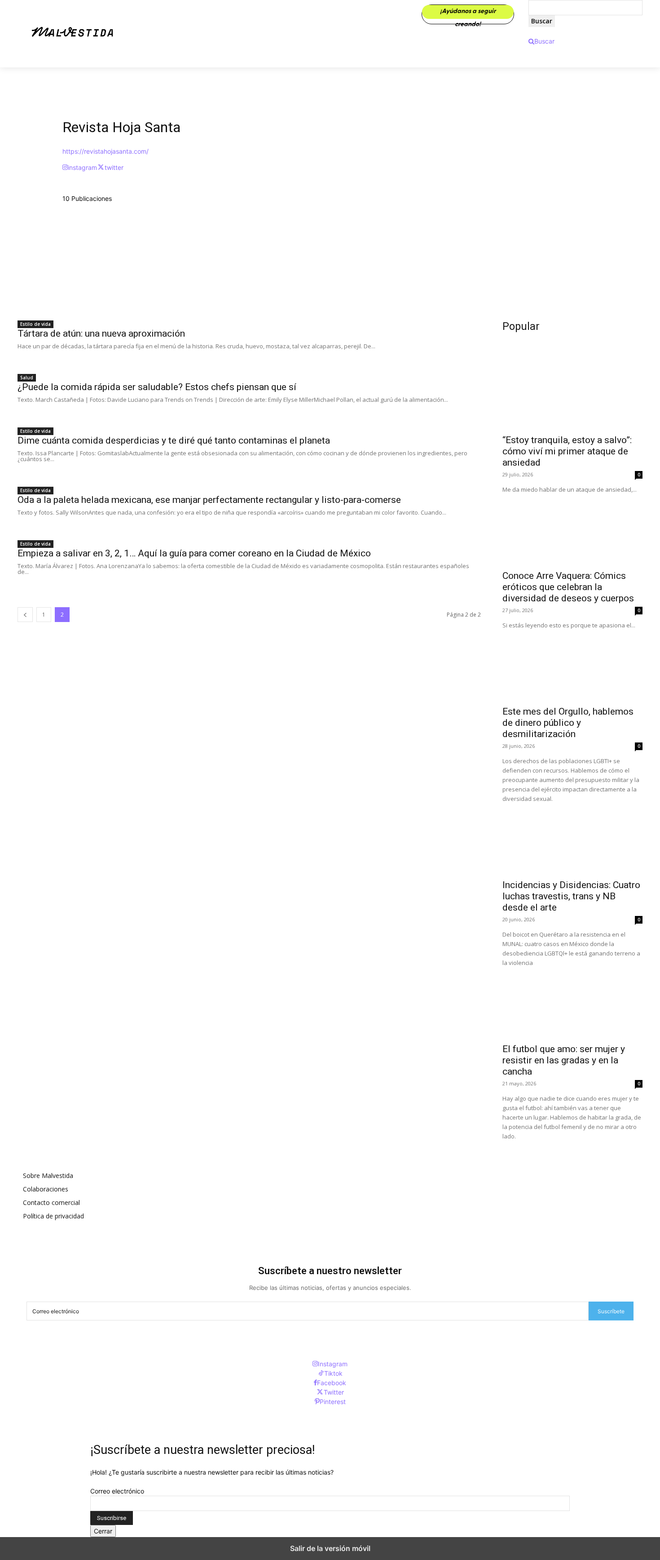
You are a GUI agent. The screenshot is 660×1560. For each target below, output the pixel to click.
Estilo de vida (35, 324)
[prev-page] (25, 614)
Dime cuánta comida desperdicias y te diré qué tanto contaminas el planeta (174, 440)
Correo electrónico (117, 1491)
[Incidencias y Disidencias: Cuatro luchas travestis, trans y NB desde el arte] (572, 839)
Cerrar (103, 1531)
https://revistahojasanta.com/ (105, 151)
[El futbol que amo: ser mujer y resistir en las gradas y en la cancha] (572, 1003)
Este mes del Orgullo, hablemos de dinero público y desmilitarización (568, 722)
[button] (541, 41)
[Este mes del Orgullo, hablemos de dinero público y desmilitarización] (572, 665)
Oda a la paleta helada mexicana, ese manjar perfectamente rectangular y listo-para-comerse (209, 499)
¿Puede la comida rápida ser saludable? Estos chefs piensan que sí (157, 387)
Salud (26, 377)
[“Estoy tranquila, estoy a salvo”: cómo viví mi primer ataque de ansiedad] (572, 394)
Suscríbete (611, 1311)
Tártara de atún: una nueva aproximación (101, 333)
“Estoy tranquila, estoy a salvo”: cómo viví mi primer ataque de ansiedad (567, 451)
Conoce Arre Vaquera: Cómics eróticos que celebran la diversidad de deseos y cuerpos (568, 587)
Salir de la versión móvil (330, 1548)
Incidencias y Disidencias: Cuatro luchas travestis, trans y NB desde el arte (571, 896)
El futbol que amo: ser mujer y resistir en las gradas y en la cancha (563, 1060)
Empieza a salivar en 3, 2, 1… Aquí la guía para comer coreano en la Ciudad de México (194, 553)
